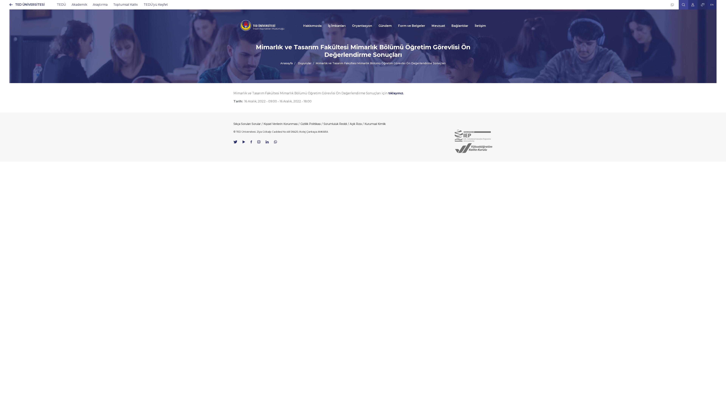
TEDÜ (61, 4)
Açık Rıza (356, 124)
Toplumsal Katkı (125, 4)
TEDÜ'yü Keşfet (156, 4)
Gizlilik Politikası (310, 124)
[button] (683, 4)
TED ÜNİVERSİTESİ (30, 4)
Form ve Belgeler (411, 26)
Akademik (79, 4)
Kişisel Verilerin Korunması (281, 124)
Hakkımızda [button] (312, 26)
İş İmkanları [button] (337, 26)
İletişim (480, 26)
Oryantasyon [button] (362, 26)
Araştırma (100, 4)
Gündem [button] (385, 26)
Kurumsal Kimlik (375, 124)
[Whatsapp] (672, 4)
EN (712, 4)
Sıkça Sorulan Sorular (247, 124)
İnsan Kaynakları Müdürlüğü (268, 28)
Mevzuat (438, 26)
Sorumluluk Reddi (335, 124)
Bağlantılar (459, 26)
